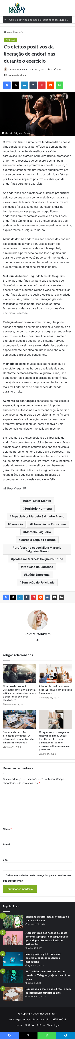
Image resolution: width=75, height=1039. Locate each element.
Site (5, 859)
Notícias (18, 32)
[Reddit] (40, 597)
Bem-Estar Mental (38, 501)
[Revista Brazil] (17, 8)
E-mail (7, 844)
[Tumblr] (26, 597)
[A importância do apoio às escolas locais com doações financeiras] (55, 673)
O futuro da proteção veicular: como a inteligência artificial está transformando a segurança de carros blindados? (19, 693)
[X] (13, 597)
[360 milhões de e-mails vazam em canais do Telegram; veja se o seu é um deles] (13, 976)
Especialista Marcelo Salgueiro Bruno (37, 516)
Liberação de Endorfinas (49, 524)
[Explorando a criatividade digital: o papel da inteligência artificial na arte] (13, 994)
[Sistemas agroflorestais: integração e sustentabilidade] (13, 921)
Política (41, 1025)
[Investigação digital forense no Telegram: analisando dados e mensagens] (13, 959)
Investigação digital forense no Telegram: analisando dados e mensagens (43, 957)
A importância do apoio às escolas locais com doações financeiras (55, 690)
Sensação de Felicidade (38, 582)
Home (19, 1025)
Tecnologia (53, 1025)
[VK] (47, 597)
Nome (7, 828)
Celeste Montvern (18, 69)
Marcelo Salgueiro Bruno (38, 540)
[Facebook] (6, 597)
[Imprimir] (61, 597)
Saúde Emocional (38, 574)
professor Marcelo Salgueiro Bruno (38, 559)
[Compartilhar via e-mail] (54, 597)
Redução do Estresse (38, 567)
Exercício (16, 524)
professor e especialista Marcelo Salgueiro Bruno (38, 549)
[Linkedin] (20, 597)
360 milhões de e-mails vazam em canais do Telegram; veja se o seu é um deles (47, 975)
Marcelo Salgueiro (38, 532)
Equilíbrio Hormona (38, 508)
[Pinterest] (33, 597)
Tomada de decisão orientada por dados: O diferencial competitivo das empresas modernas (18, 737)
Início (9, 32)
